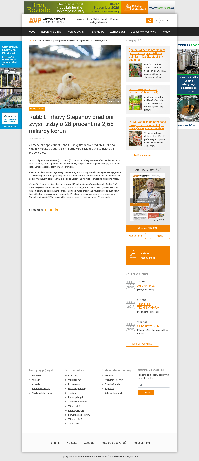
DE (167, 20)
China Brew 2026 (148, 326)
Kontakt (104, 19)
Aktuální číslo (135, 235)
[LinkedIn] (56, 209)
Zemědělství (117, 31)
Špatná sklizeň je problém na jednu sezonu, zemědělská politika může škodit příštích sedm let (147, 54)
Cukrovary (73, 375)
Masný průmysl (75, 397)
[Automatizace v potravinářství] (53, 20)
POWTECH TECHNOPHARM (148, 305)
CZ (157, 20)
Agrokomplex (146, 285)
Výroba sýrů (74, 406)
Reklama (114, 19)
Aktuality (109, 375)
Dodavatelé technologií (144, 31)
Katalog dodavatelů (98, 22)
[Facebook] (46, 209)
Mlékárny (36, 380)
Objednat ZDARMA (147, 228)
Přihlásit (147, 392)
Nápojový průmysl (51, 31)
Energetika (98, 31)
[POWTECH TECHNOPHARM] (130, 305)
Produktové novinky (114, 380)
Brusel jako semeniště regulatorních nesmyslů (144, 91)
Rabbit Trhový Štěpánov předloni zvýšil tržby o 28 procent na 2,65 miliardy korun (72, 41)
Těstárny (72, 393)
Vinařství (36, 384)
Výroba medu (74, 423)
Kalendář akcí (93, 19)
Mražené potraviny (77, 388)
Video (166, 31)
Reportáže (109, 388)
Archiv (160, 235)
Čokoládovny (74, 380)
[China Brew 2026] (130, 327)
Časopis (80, 19)
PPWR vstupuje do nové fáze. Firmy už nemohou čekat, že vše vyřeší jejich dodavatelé (148, 125)
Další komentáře (142, 155)
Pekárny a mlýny (76, 410)
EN (163, 20)
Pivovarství (37, 375)
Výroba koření (75, 419)
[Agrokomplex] (130, 285)
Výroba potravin (77, 31)
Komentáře (134, 41)
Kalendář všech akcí (142, 343)
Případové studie (112, 384)
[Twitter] (51, 209)
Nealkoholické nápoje (42, 393)
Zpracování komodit (78, 401)
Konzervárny (74, 384)
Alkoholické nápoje (41, 388)
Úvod (32, 31)
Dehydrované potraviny (79, 415)
